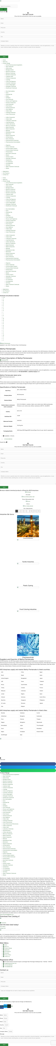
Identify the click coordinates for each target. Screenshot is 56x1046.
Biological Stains (7, 779)
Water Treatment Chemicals (9, 873)
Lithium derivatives (7, 832)
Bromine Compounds (8, 784)
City (1, 1028)
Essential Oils (6, 802)
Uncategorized (6, 870)
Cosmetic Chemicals (8, 792)
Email (1, 1021)
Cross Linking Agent (7, 794)
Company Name (4, 1031)
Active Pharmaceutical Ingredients (11, 774)
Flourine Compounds (8, 810)
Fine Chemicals (6, 807)
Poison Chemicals (7, 853)
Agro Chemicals (6, 776)
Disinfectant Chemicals (8, 797)
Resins (4, 861)
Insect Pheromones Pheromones (10, 823)
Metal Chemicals (7, 835)
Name (1, 1015)
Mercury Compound (7, 833)
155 (38, 511)
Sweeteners (6, 866)
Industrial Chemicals (7, 820)
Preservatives (6, 858)
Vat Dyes (5, 871)
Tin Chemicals (6, 868)
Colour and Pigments (8, 791)
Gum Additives (6, 817)
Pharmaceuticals (28, 657)
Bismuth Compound (7, 781)
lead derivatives (6, 830)
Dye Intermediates (7, 799)
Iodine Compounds (7, 825)
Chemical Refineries (28, 538)
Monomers (5, 842)
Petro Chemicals (7, 847)
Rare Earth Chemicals (8, 860)
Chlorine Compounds (8, 787)
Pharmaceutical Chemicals (9, 848)
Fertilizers (5, 805)
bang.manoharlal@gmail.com (7, 914)
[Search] (3, 9)
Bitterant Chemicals (7, 782)
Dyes (4, 800)
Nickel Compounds (7, 843)
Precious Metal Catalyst (8, 855)
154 (35, 511)
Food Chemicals (6, 812)
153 (31, 511)
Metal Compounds (7, 837)
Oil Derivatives (6, 845)
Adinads (34, 1001)
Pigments (5, 852)
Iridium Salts (6, 827)
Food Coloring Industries (28, 609)
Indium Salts (6, 819)
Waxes (4, 875)
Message (2, 1034)
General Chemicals (7, 815)
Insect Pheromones (7, 822)
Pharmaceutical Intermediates (10, 850)
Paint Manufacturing (28, 633)
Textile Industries (28, 562)
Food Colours (6, 814)
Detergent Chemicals (8, 795)
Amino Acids (6, 777)
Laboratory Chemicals (8, 828)
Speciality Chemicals (8, 865)
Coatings (5, 789)
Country (2, 1024)
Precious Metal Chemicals (9, 856)
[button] (28, 764)
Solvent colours (6, 863)
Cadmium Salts (6, 786)
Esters (4, 804)
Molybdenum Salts (7, 840)
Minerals (5, 838)
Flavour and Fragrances (8, 809)
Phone (1, 1018)
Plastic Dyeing (28, 585)
